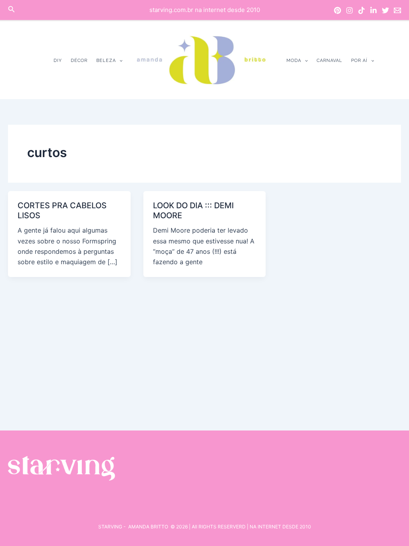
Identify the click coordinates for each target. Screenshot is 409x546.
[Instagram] (349, 10)
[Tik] (361, 10)
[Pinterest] (337, 10)
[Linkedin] (373, 10)
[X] (385, 10)
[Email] (397, 10)
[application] (119, 60)
